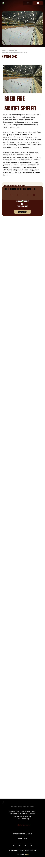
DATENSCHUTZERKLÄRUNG (22, 834)
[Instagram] (20, 845)
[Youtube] (25, 845)
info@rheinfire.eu (23, 825)
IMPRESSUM (22, 838)
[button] (11, 195)
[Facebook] (14, 845)
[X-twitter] (31, 845)
